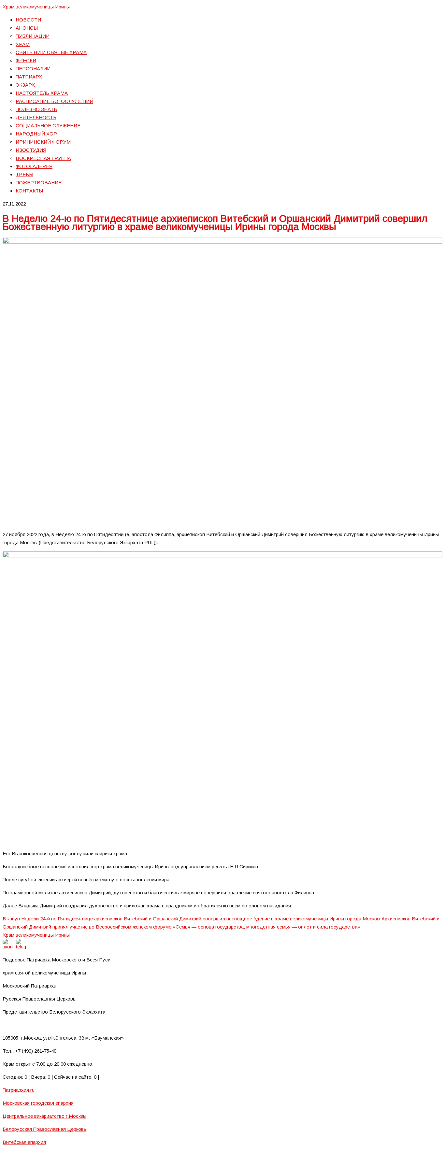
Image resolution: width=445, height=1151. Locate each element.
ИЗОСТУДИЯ (31, 150)
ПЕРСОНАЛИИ (33, 68)
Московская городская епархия (38, 1103)
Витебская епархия (24, 1142)
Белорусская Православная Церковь (44, 1129)
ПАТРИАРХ (29, 76)
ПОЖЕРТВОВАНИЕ (39, 182)
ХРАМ (23, 44)
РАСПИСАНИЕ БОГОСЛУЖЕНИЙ (54, 101)
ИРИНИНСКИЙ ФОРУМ (43, 142)
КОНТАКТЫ (29, 190)
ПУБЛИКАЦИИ (33, 36)
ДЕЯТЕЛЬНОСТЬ (36, 117)
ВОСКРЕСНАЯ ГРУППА (43, 158)
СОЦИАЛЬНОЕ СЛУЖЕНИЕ (48, 125)
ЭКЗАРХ (25, 85)
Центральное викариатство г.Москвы (44, 1116)
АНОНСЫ (27, 28)
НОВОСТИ (28, 19)
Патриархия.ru (19, 1090)
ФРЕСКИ (26, 60)
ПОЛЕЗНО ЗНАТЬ (36, 109)
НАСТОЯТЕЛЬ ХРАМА (42, 93)
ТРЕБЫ (24, 174)
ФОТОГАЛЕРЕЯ (34, 166)
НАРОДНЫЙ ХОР (36, 133)
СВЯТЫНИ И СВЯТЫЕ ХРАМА (51, 52)
